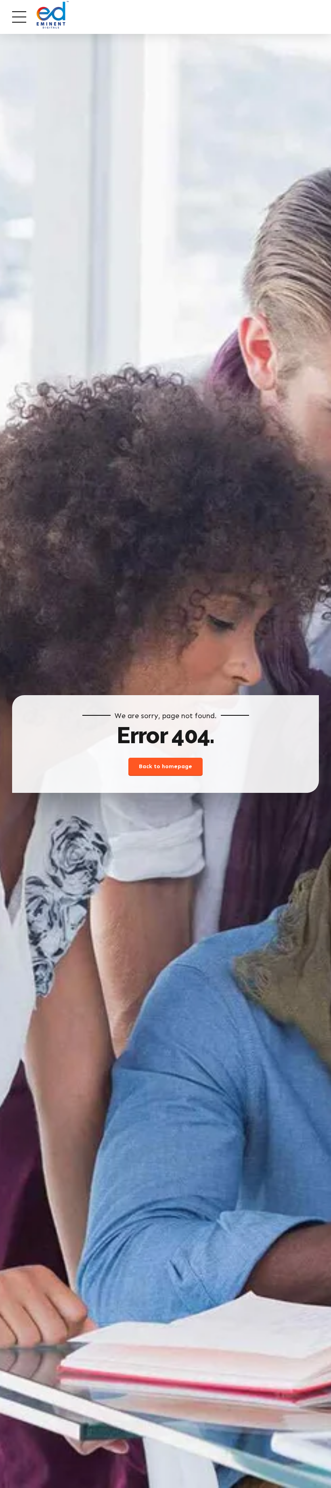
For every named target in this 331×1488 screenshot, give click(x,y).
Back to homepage (165, 766)
